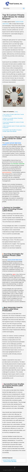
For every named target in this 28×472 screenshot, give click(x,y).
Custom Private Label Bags (9, 461)
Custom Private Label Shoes (9, 460)
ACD (10, 470)
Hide (16, 111)
